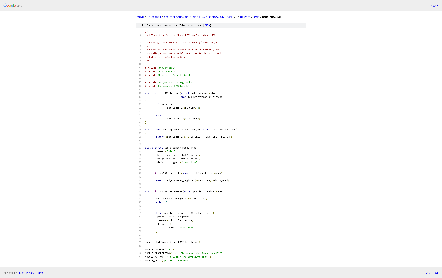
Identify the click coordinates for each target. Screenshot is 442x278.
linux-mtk (154, 17)
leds (256, 17)
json (436, 272)
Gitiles (20, 272)
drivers (245, 17)
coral (140, 17)
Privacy (30, 272)
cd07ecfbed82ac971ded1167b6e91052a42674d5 (198, 17)
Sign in (435, 5)
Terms (40, 272)
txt (427, 272)
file (207, 25)
